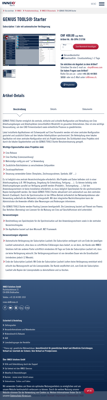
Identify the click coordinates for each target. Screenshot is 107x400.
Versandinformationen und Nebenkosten (20, 329)
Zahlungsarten (10, 325)
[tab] (20, 109)
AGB (6, 338)
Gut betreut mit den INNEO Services (18, 368)
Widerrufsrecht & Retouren (15, 333)
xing (21, 307)
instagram (16, 307)
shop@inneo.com (94, 67)
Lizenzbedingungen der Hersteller (17, 342)
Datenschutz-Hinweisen (20, 395)
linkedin (27, 307)
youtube (10, 307)
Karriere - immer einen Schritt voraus (19, 377)
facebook (5, 307)
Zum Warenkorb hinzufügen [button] (86, 46)
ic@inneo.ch (91, 77)
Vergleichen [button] (70, 84)
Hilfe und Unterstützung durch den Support (21, 364)
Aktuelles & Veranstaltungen (15, 372)
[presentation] (20, 109)
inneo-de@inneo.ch (10, 302)
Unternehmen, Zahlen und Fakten (17, 381)
